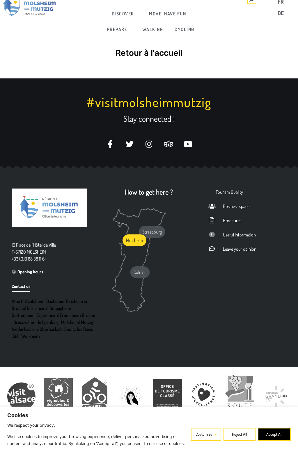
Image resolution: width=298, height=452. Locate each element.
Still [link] (16, 336)
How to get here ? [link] (149, 191)
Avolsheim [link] (35, 301)
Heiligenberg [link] (47, 322)
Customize (204, 434)
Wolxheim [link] (30, 336)
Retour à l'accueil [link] (149, 53)
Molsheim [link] (70, 322)
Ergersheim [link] (47, 315)
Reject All (239, 434)
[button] (13, 396)
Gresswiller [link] (24, 322)
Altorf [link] (17, 301)
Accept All (274, 434)
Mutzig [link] (87, 322)
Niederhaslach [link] (25, 329)
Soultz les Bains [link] (78, 329)
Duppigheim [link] (60, 308)
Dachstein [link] (55, 301)
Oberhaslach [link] (51, 329)
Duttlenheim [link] (23, 315)
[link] (123, 13)
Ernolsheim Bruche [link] (77, 315)
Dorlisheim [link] (37, 308)
